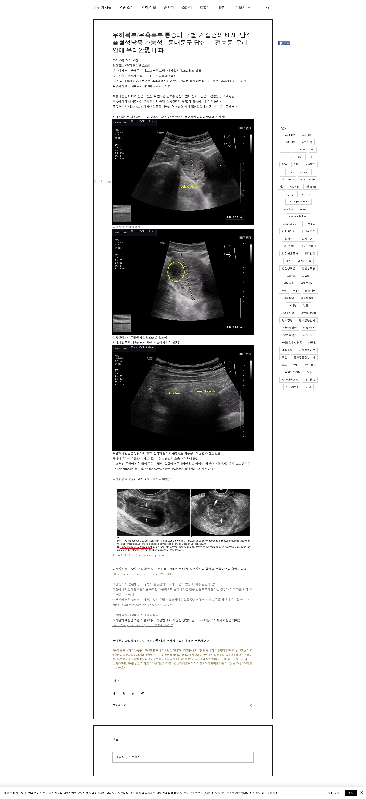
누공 (305, 305)
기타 (116, 680)
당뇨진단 (308, 327)
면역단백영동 (290, 379)
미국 (308, 387)
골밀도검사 (307, 283)
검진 (288, 261)
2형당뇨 (307, 134)
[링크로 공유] (142, 693)
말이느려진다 (293, 372)
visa (314, 209)
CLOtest (300, 149)
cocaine (304, 171)
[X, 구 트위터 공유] (123, 693)
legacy (289, 194)
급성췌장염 (307, 298)
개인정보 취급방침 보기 (264, 793)
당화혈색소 (290, 335)
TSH (296, 164)
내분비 (223, 7)
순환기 (169, 7)
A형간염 (307, 142)
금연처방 (310, 290)
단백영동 (287, 320)
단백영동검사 (307, 320)
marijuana (305, 194)
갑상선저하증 (308, 246)
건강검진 (309, 253)
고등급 (291, 275)
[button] (268, 7)
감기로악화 (288, 231)
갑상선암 (290, 238)
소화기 (187, 7)
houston (294, 186)
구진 (284, 290)
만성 (296, 364)
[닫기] (361, 793)
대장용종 (287, 350)
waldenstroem (289, 223)
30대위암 (290, 142)
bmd (291, 171)
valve (303, 209)
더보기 (240, 7)
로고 (284, 364)
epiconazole (307, 179)
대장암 (312, 342)
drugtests (288, 179)
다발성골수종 (308, 312)
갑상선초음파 (290, 253)
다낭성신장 (287, 312)
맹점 (309, 372)
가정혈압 (310, 223)
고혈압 (306, 275)
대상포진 (308, 335)
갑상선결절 (308, 231)
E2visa (288, 157)
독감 (284, 357)
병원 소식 (126, 7)
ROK (284, 164)
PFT (310, 157)
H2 (299, 157)
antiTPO (310, 164)
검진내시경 (304, 261)
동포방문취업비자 (304, 357)
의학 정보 (148, 7)
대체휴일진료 (307, 350)
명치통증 (309, 379)
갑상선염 (307, 238)
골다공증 (288, 283)
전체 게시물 (102, 7)
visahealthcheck (298, 216)
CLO (285, 149)
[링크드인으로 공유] (133, 693)
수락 (351, 793)
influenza (311, 186)
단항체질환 (290, 327)
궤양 (296, 290)
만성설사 (310, 364)
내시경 (293, 305)
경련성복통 (308, 268)
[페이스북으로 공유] (114, 693)
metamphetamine (298, 201)
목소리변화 (292, 387)
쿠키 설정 (334, 793)
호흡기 (205, 7)
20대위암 (290, 134)
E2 (312, 149)
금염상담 (288, 298)
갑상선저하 (287, 246)
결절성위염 (288, 268)
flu (281, 186)
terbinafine (287, 209)
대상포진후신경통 (291, 342)
